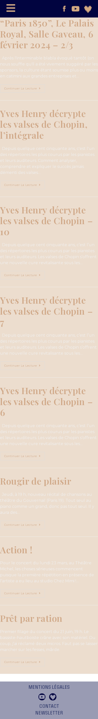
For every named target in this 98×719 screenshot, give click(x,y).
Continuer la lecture (24, 87)
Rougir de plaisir (35, 481)
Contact (49, 706)
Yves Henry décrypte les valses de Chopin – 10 (46, 220)
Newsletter (49, 713)
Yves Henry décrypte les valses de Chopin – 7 (46, 311)
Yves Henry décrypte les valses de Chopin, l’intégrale (44, 124)
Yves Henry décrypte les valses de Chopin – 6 (46, 401)
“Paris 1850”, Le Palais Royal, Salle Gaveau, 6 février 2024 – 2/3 (47, 33)
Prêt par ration (31, 618)
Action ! (16, 550)
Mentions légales (49, 687)
